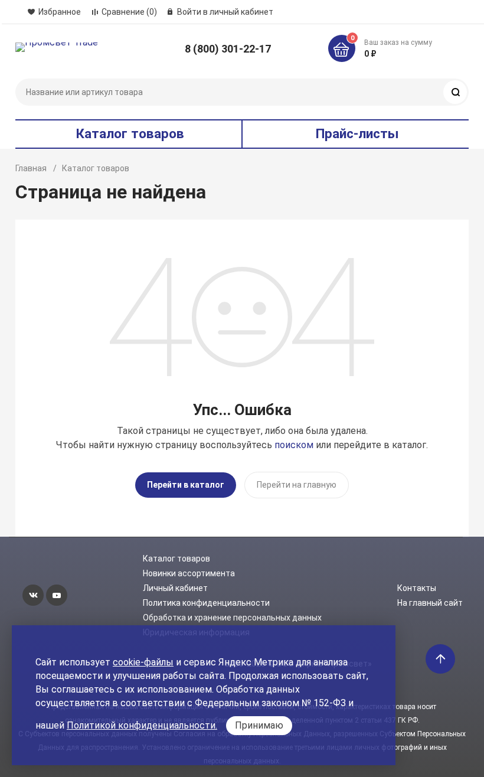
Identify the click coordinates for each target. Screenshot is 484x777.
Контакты (416, 588)
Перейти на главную (296, 484)
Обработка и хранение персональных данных (232, 617)
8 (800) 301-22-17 (228, 49)
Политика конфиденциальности (206, 603)
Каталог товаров (176, 558)
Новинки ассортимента (189, 573)
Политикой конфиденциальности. (142, 725)
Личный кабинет (175, 588)
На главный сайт (430, 603)
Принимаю (259, 725)
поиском (293, 444)
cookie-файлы (143, 662)
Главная (31, 168)
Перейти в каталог (185, 484)
